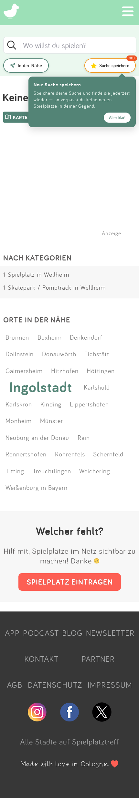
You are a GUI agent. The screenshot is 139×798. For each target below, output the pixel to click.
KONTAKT (41, 659)
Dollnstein (19, 353)
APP (12, 633)
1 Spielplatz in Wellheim (36, 274)
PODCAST (41, 633)
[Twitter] (102, 719)
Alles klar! (117, 117)
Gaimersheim (24, 370)
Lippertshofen (89, 404)
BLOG (72, 633)
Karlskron (18, 404)
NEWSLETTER (110, 633)
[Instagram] (37, 719)
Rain (84, 437)
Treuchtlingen (52, 470)
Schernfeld (108, 454)
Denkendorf (86, 337)
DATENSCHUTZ (55, 685)
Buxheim (49, 337)
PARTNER (98, 659)
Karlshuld (97, 387)
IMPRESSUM (110, 685)
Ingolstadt (40, 387)
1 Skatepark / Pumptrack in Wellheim (54, 287)
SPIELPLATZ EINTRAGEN (70, 582)
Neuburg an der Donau (37, 437)
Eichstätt (96, 353)
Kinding (51, 404)
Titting (14, 470)
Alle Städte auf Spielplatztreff (69, 741)
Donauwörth (59, 353)
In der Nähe (30, 65)
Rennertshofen (26, 454)
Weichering (94, 470)
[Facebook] (69, 719)
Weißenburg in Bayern (36, 487)
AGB (14, 685)
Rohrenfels (70, 454)
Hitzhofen (65, 370)
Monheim (18, 420)
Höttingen (101, 370)
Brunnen (17, 337)
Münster (51, 420)
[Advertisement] (72, 187)
